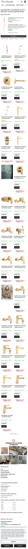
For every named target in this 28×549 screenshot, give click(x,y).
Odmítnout (7, 545)
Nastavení (13, 541)
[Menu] (25, 1)
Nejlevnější (11, 38)
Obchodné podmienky (5, 472)
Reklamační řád (4, 475)
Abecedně (22, 38)
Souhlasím (20, 545)
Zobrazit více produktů (12, 32)
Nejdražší (17, 38)
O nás (2, 469)
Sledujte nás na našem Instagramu (14, 443)
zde (6, 538)
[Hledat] (18, 1)
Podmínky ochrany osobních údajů (8, 474)
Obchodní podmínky (5, 470)
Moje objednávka (4, 477)
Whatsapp (3, 526)
